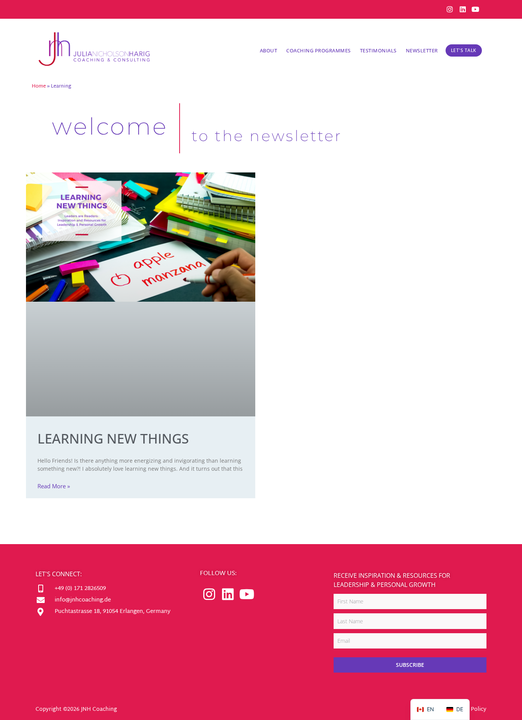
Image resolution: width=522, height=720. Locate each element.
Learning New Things (113, 438)
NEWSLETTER (422, 50)
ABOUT (268, 50)
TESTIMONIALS (378, 50)
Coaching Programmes (318, 50)
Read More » (53, 486)
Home (39, 86)
